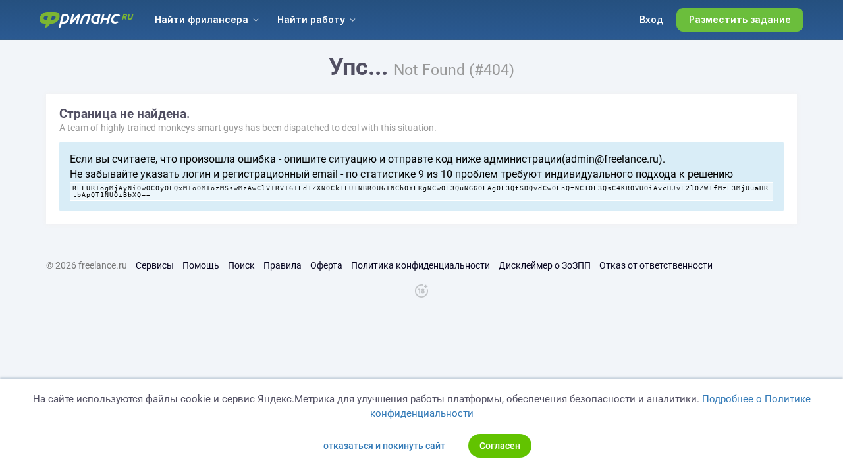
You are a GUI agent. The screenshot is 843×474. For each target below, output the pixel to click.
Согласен (499, 445)
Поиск (241, 265)
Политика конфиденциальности (420, 265)
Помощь (200, 265)
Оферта (326, 265)
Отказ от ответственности (656, 265)
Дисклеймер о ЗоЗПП (545, 265)
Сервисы (155, 265)
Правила (282, 265)
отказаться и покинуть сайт (384, 445)
